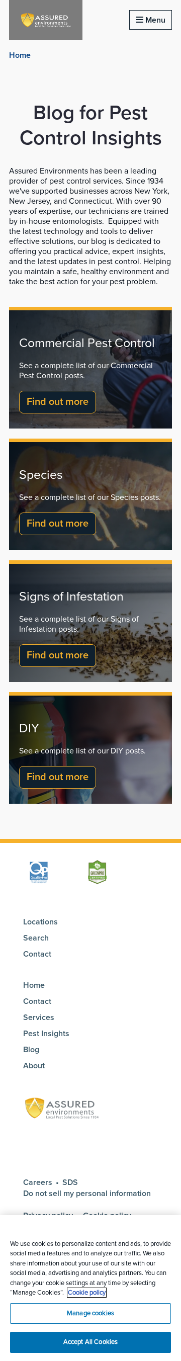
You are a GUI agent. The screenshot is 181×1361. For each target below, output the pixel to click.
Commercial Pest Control (87, 343)
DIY (29, 728)
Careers (37, 1182)
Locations (40, 922)
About (34, 1066)
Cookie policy (87, 1293)
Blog (31, 1050)
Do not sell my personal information (87, 1193)
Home (20, 55)
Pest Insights (46, 1034)
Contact (37, 954)
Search (36, 938)
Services (38, 1017)
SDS (70, 1182)
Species (41, 474)
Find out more (57, 402)
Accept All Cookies (90, 1342)
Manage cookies (90, 1313)
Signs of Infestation (71, 596)
